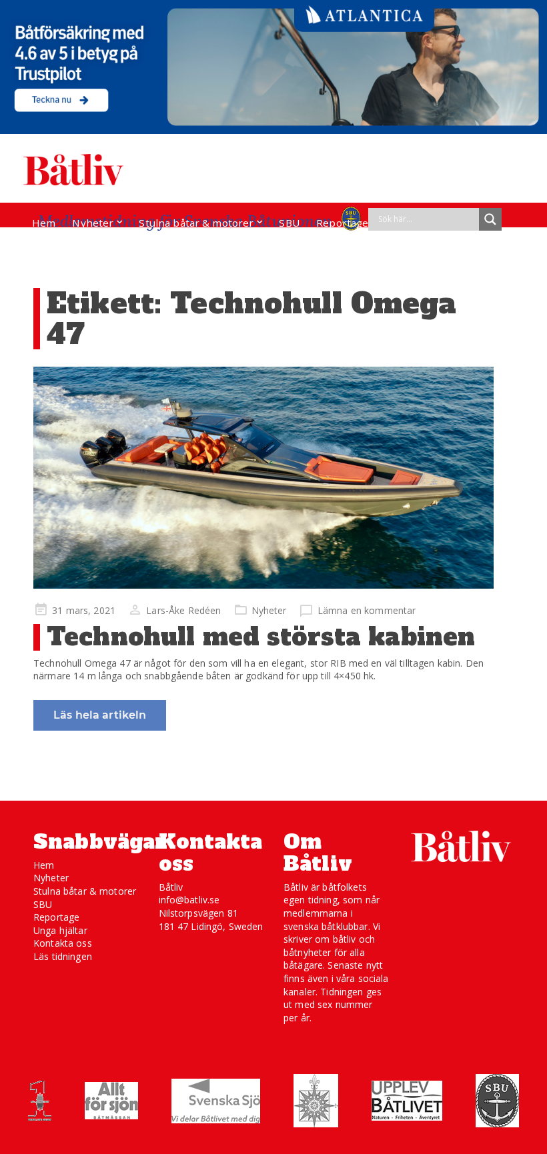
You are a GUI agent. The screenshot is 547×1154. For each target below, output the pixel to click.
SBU (289, 222)
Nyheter (92, 222)
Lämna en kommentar (367, 610)
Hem (43, 222)
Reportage (342, 222)
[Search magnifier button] (490, 219)
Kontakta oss (62, 943)
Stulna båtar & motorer (196, 222)
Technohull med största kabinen (261, 637)
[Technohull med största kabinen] (263, 478)
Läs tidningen (62, 956)
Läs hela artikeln (99, 715)
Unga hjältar (60, 930)
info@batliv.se (189, 899)
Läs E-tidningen (70, 248)
